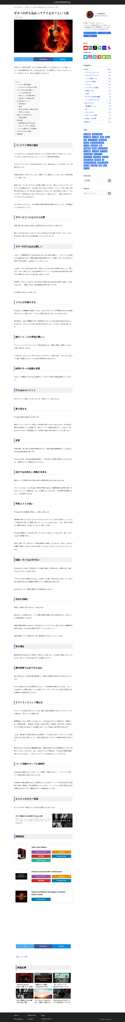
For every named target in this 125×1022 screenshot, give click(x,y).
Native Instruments (90, 162)
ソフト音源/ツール (27, 7)
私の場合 (20, 120)
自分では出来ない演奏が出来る (28, 109)
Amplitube (94, 145)
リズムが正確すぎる (25, 93)
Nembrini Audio (103, 162)
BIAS (101, 137)
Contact (30, 1019)
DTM (19, 7)
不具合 (94, 148)
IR (103, 159)
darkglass (94, 165)
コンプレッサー (92, 140)
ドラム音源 (87, 137)
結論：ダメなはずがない (24, 115)
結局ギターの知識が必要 (26, 98)
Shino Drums (88, 154)
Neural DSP (102, 140)
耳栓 (100, 165)
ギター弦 (86, 165)
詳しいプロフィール (90, 33)
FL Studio (95, 151)
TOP (15, 7)
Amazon (61, 852)
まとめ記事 (87, 134)
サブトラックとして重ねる (27, 126)
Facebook (43, 59)
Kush (105, 165)
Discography (18, 1019)
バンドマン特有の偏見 (24, 84)
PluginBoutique (62, 856)
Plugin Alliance (97, 134)
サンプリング (98, 154)
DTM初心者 (87, 148)
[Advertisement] (43, 924)
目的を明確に (23, 117)
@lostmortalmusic (101, 16)
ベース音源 (87, 151)
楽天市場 (41, 856)
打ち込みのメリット (23, 101)
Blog (43, 1015)
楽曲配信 (90, 35)
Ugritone (105, 157)
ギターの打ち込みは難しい (25, 90)
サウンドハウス (41, 852)
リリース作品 (104, 33)
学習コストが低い (24, 112)
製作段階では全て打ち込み (27, 123)
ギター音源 (23, 956)
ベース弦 (86, 145)
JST (85, 140)
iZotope (86, 142)
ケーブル (86, 168)
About (16, 1015)
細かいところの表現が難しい (28, 95)
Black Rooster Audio (97, 142)
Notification (32, 1015)
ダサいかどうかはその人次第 (28, 87)
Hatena (63, 59)
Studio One (97, 157)
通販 (100, 145)
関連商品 (20, 134)
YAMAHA (97, 159)
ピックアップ (88, 157)
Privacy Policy (46, 1019)
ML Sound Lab (102, 148)
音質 (20, 106)
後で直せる (22, 104)
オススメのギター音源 (24, 131)
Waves (107, 137)
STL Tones (103, 151)
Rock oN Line (41, 860)
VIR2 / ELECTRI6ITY (39, 847)
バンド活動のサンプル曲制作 (28, 128)
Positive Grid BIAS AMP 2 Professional (46, 872)
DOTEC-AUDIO (88, 159)
